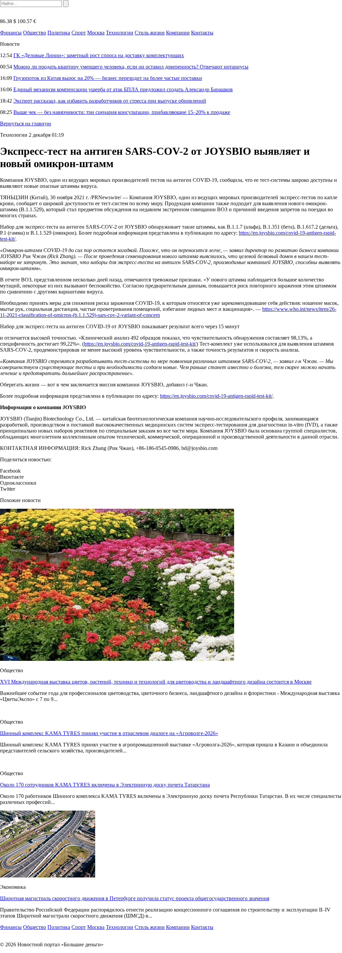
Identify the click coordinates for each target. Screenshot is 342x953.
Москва (96, 32)
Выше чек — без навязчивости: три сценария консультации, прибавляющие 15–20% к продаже (121, 112)
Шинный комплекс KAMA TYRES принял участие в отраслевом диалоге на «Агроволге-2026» (109, 733)
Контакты (202, 32)
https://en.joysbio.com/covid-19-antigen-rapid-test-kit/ (140, 344)
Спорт (78, 32)
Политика (58, 32)
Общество (34, 32)
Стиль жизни (150, 32)
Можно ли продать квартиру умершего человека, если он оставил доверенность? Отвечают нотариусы (130, 67)
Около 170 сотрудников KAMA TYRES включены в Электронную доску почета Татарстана (105, 785)
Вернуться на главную (25, 123)
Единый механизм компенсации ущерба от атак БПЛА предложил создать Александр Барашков (123, 89)
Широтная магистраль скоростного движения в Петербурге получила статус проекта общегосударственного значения (134, 898)
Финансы (11, 32)
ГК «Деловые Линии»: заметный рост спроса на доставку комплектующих (98, 55)
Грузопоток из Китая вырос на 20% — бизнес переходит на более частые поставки (107, 78)
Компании (178, 32)
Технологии (119, 32)
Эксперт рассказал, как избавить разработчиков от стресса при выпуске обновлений (109, 101)
